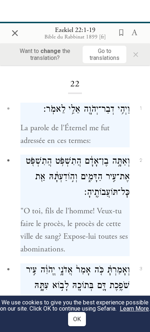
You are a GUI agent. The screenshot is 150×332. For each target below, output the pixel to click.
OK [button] (77, 319)
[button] (119, 32)
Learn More (134, 308)
